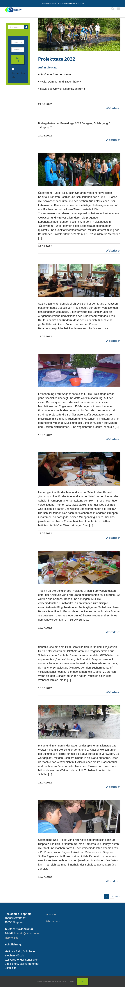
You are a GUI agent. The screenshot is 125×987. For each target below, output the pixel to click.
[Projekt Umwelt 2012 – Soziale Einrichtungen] (79, 280)
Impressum (51, 914)
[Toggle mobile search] (112, 8)
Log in (18, 59)
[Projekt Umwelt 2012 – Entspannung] (79, 370)
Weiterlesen (113, 108)
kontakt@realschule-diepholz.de (71, 3)
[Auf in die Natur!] (79, 34)
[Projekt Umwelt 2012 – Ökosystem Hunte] (79, 169)
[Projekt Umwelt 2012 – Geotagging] (79, 816)
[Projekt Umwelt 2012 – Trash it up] (79, 567)
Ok (82, 981)
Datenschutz (52, 921)
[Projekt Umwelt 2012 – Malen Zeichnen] (79, 722)
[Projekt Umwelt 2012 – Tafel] (79, 469)
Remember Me (18, 75)
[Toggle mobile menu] (118, 8)
